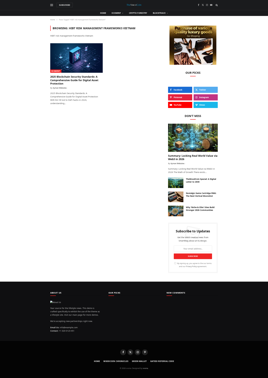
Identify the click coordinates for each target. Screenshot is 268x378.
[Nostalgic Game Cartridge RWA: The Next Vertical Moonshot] (175, 197)
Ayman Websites (60, 88)
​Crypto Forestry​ (138, 13)
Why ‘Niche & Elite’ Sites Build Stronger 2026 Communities (200, 208)
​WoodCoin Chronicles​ (115, 361)
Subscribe (64, 5)
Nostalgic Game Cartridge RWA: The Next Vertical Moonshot (201, 194)
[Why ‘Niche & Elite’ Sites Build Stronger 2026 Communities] (175, 211)
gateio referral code (162, 361)
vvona (145, 368)
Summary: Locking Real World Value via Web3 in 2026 (192, 157)
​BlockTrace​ (159, 13)
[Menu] (51, 5)
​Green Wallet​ (139, 361)
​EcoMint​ (116, 13)
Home (103, 13)
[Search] (216, 5)
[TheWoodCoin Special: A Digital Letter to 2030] (175, 182)
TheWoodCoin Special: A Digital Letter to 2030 (201, 180)
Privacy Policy (191, 266)
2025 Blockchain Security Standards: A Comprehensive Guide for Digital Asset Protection (74, 80)
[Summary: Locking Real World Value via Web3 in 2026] (193, 138)
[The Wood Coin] (134, 5)
